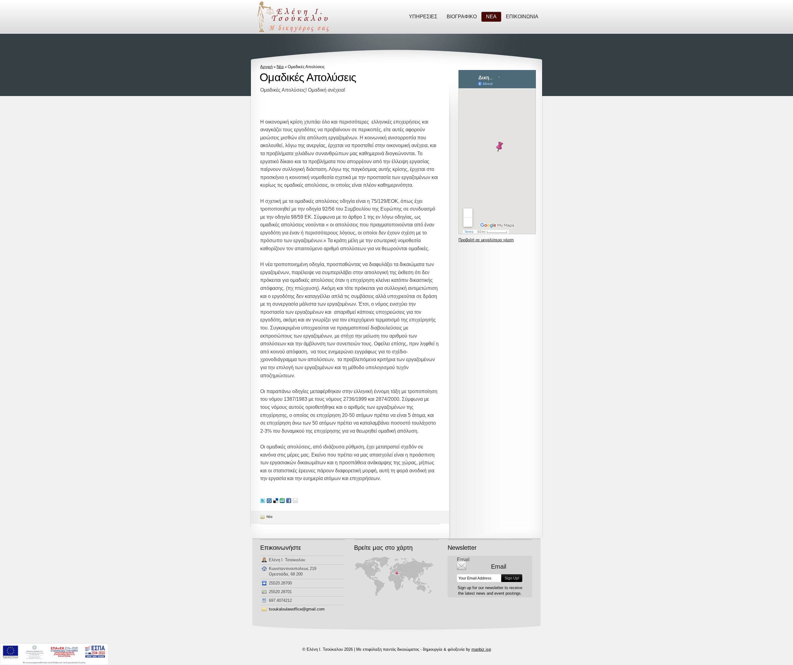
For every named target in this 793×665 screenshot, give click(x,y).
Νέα (280, 66)
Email (463, 559)
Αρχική (266, 66)
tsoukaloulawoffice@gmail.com (297, 609)
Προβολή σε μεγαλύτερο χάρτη (486, 240)
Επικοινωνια (522, 16)
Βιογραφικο (462, 16)
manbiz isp (481, 649)
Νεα (491, 16)
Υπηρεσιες (423, 16)
